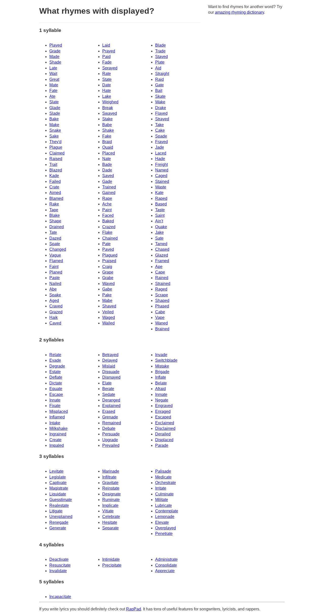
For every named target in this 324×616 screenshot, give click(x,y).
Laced (160, 153)
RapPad (133, 609)
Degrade (57, 366)
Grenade (110, 417)
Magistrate (58, 488)
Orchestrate (165, 482)
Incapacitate (60, 596)
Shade (55, 62)
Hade (160, 159)
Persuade (111, 434)
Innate (54, 400)
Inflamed (57, 417)
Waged (108, 317)
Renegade (58, 522)
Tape (53, 210)
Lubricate (163, 505)
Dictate (55, 383)
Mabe (107, 300)
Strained (162, 283)
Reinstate (110, 488)
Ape (159, 266)
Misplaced (58, 411)
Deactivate (59, 559)
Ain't (159, 221)
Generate (57, 528)
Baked (108, 221)
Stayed (161, 56)
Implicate (110, 505)
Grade (54, 51)
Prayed (108, 51)
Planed (55, 272)
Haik (53, 317)
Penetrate (164, 533)
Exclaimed (164, 423)
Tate (53, 232)
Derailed (163, 434)
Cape (160, 272)
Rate (106, 73)
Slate (54, 102)
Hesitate (109, 522)
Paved (108, 249)
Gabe (107, 289)
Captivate (58, 482)
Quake (161, 227)
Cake (160, 130)
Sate (159, 238)
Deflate (55, 377)
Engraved (164, 405)
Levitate (56, 471)
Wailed (108, 323)
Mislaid (108, 366)
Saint (160, 215)
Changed (57, 249)
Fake (106, 136)
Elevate (162, 522)
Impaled (56, 445)
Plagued (109, 255)
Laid (106, 45)
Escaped (163, 417)
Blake (54, 215)
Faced (108, 215)
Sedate (108, 394)
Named (161, 170)
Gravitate (110, 482)
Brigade (162, 372)
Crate (54, 187)
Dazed (55, 238)
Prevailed (110, 445)
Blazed (55, 170)
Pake (107, 295)
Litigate (56, 511)
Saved (108, 176)
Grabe (107, 278)
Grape (107, 272)
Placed (108, 153)
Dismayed (111, 377)
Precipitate (112, 565)
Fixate (54, 405)
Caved (55, 323)
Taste (160, 210)
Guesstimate (60, 499)
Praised (109, 261)
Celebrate (111, 516)
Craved (56, 306)
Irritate (160, 488)
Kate (159, 192)
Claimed (57, 153)
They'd (55, 142)
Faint (53, 266)
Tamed (161, 244)
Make (54, 125)
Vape (160, 317)
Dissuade (110, 372)
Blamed (56, 198)
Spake (55, 295)
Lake (106, 96)
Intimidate (111, 559)
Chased (162, 249)
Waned (161, 323)
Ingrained (57, 434)
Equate (55, 389)
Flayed (161, 113)
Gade (107, 181)
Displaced (164, 440)
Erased (108, 411)
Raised (55, 159)
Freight (161, 164)
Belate (161, 383)
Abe (53, 289)
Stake (107, 119)
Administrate (166, 559)
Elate (107, 383)
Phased (162, 306)
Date (106, 85)
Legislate (57, 477)
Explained (111, 405)
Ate (52, 96)
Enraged (163, 411)
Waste (160, 187)
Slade (54, 113)
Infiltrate (109, 477)
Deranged (111, 400)
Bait (158, 90)
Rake (54, 204)
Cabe (160, 312)
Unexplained (60, 516)
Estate (55, 372)
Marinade (110, 471)
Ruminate (111, 499)
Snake (55, 130)
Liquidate (57, 494)
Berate (108, 389)
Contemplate (166, 511)
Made (54, 56)
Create (55, 440)
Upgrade (110, 440)
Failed (55, 181)
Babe (107, 125)
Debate (108, 428)
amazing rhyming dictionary (239, 12)
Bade (107, 164)
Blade (160, 45)
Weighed (110, 102)
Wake (160, 102)
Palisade (163, 471)
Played (55, 45)
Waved (108, 283)
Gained (108, 192)
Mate (53, 85)
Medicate (163, 477)
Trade (160, 51)
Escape (56, 394)
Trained (109, 187)
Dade (107, 170)
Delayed (109, 360)
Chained (110, 238)
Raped (161, 198)
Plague (55, 147)
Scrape (161, 295)
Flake (107, 232)
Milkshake (58, 428)
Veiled (108, 312)
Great (54, 79)
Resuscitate (60, 565)
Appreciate (165, 571)
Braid (107, 142)
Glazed (161, 255)
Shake (108, 130)
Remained (111, 423)
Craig (107, 266)
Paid (106, 56)
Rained (161, 278)
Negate (161, 400)
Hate (106, 90)
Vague (55, 255)
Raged (161, 289)
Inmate (161, 394)
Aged (54, 300)
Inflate (160, 377)
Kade (54, 176)
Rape (107, 198)
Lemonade (164, 516)
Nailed (55, 283)
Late (53, 68)
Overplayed (165, 528)
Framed (162, 261)
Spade (161, 136)
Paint (107, 210)
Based (161, 204)
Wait (53, 73)
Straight (162, 73)
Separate (110, 528)
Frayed (161, 142)
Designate (111, 494)
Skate (160, 96)
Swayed (109, 113)
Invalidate (58, 571)
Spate (54, 244)
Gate (159, 85)
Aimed (55, 192)
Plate (160, 62)
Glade (54, 108)
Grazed (56, 312)
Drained (56, 227)
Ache (107, 204)
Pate (106, 244)
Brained (162, 329)
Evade (55, 360)
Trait (53, 164)
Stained (162, 181)
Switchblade (166, 360)
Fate (53, 90)
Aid (158, 68)
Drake (160, 108)
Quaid (107, 147)
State (107, 79)
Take (159, 125)
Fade (107, 62)
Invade (161, 355)
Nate (106, 159)
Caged (161, 176)
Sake (54, 136)
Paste (54, 278)
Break (107, 108)
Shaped (162, 300)
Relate (55, 355)
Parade (161, 445)
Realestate (59, 505)
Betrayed (110, 355)
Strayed (162, 119)
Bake (54, 119)
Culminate (164, 494)
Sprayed (109, 68)
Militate (161, 499)
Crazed (108, 227)
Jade (159, 147)
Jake (159, 232)
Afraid (160, 389)
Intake (54, 423)
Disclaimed (165, 428)
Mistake (162, 366)
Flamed (56, 261)
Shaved (109, 306)
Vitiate (108, 511)
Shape (55, 221)
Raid (159, 79)
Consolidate (166, 565)
